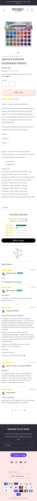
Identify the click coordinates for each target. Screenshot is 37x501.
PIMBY (15, 498)
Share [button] (6, 207)
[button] (4, 10)
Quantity (4, 80)
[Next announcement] (33, 2)
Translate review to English (13, 282)
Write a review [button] (18, 240)
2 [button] (15, 410)
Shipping (4, 70)
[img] (6, 270)
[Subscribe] (30, 445)
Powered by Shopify (22, 498)
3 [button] (19, 410)
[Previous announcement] (4, 2)
